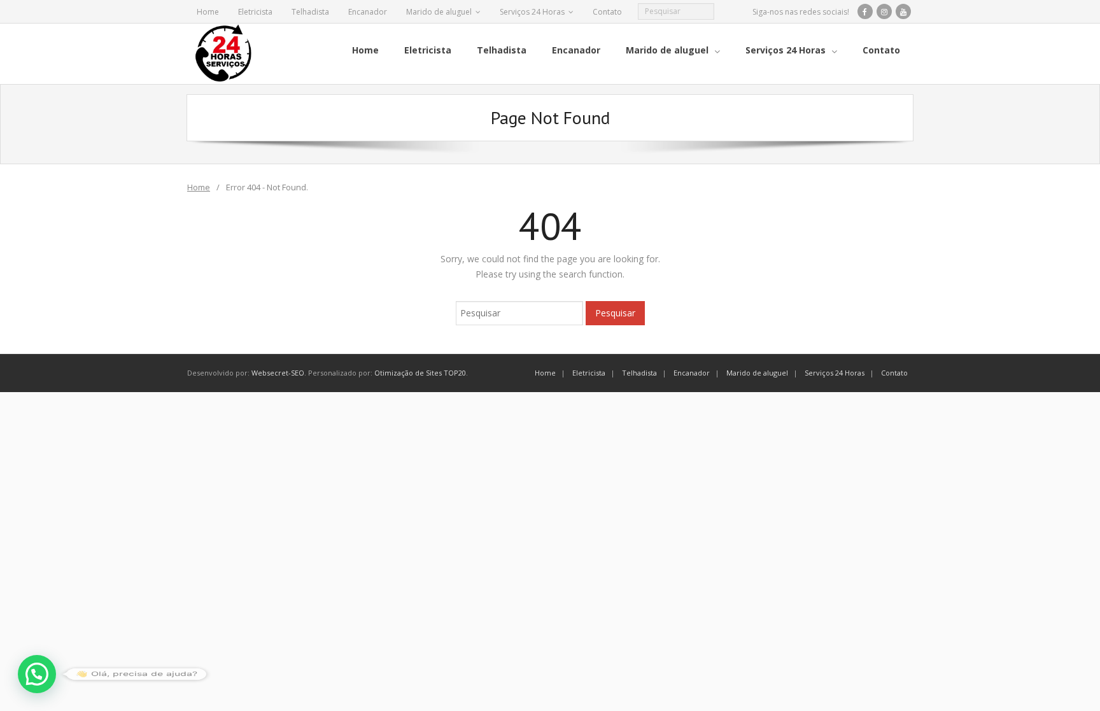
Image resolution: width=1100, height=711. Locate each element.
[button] (37, 674)
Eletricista (255, 11)
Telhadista (310, 11)
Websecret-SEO (277, 372)
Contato (607, 11)
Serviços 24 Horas (532, 11)
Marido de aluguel (439, 11)
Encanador (367, 11)
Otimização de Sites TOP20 (420, 372)
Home (208, 11)
